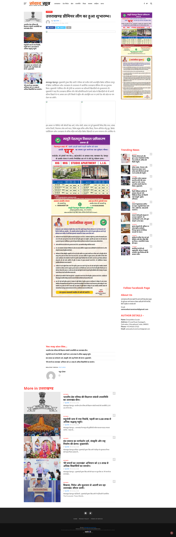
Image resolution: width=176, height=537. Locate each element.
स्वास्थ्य (90, 4)
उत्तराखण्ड (57, 4)
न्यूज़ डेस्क (56, 21)
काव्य (102, 4)
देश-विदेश (66, 4)
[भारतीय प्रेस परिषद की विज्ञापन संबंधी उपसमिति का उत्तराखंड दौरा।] (33, 22)
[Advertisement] (136, 271)
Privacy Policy (84, 519)
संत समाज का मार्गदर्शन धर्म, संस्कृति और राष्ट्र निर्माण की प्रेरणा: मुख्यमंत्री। (32, 67)
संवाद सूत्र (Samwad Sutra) (90, 527)
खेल (72, 4)
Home (75, 519)
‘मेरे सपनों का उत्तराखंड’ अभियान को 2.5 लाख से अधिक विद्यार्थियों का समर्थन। (33, 87)
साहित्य (96, 4)
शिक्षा (84, 4)
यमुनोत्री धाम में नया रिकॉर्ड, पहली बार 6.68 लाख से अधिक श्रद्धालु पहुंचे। (32, 47)
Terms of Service (97, 519)
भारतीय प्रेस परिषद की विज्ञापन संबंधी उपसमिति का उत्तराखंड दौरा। (33, 26)
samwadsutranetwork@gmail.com (134, 309)
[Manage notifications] (171, 532)
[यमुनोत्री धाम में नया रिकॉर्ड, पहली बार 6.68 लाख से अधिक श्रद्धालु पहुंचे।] (33, 42)
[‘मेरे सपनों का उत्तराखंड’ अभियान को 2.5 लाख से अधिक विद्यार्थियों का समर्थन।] (33, 83)
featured (62, 367)
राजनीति (77, 4)
